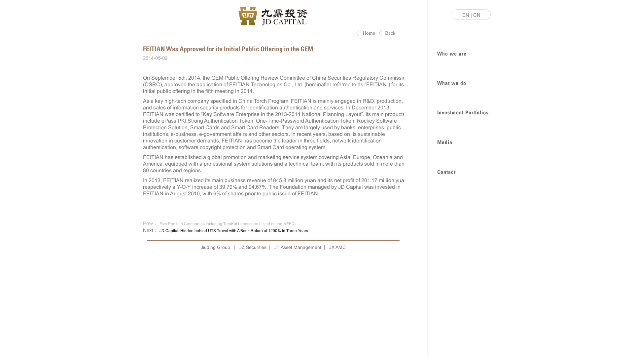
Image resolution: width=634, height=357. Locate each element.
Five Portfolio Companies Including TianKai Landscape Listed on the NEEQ (227, 223)
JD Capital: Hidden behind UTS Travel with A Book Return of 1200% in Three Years (233, 230)
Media (444, 141)
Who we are (452, 53)
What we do (451, 82)
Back (390, 33)
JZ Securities (252, 247)
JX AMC (337, 247)
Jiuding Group (215, 247)
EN (465, 15)
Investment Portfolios (463, 111)
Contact (446, 171)
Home (369, 33)
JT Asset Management (297, 247)
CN (476, 15)
